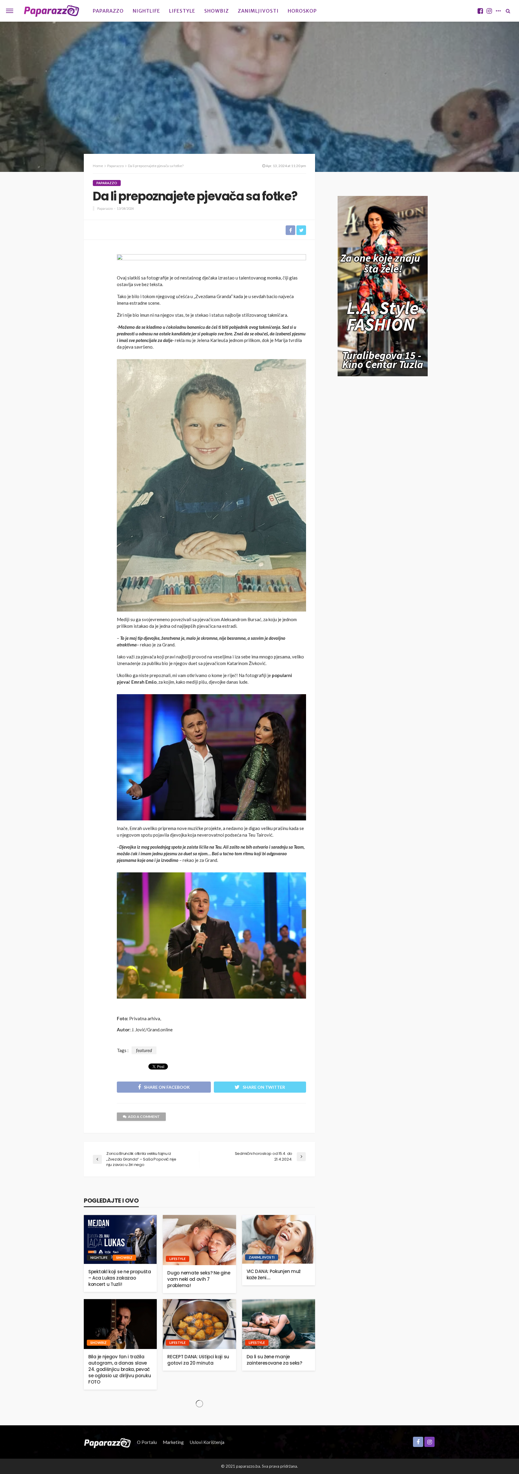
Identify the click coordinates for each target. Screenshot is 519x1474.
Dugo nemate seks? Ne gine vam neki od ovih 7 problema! (198, 1279)
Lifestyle (182, 11)
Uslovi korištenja (207, 1442)
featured (144, 1050)
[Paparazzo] (107, 1442)
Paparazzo (108, 11)
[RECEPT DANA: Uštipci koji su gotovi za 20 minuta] (199, 1324)
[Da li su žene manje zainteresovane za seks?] (278, 1324)
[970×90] (211, 262)
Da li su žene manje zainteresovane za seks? (274, 1359)
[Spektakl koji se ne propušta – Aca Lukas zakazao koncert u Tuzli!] (120, 1239)
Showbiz (216, 11)
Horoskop (302, 11)
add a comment (144, 1116)
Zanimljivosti (258, 11)
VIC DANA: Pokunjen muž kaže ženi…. (274, 1274)
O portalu (147, 1442)
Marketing (173, 1442)
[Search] (508, 11)
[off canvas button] (9, 11)
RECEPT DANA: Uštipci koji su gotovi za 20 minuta (198, 1359)
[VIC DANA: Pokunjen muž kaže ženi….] (278, 1239)
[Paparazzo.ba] (51, 10)
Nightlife (146, 11)
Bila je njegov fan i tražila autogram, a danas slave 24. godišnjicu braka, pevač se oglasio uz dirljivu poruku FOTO (119, 1369)
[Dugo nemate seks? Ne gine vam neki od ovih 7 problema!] (199, 1240)
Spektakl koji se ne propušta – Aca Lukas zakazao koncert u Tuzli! (119, 1277)
